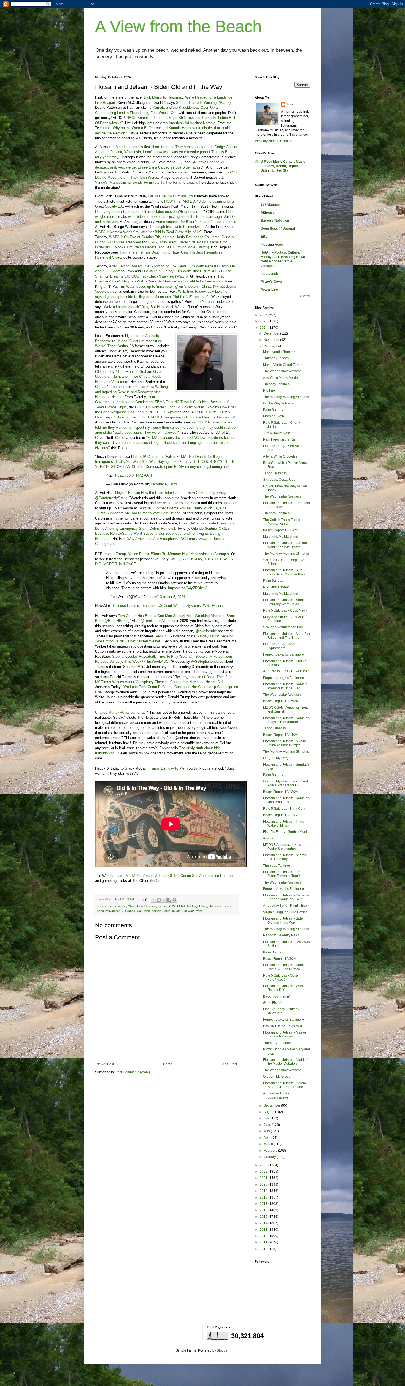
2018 (264, 1197)
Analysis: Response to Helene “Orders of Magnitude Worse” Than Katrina (128, 341)
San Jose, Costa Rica (279, 480)
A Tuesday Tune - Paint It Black (286, 905)
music (176, 910)
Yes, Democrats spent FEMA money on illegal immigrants (183, 466)
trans (199, 910)
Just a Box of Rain (276, 433)
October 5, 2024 (172, 597)
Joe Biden (143, 910)
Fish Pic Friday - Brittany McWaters (281, 1011)
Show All (305, 295)
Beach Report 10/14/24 (280, 735)
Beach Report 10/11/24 (280, 815)
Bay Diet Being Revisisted (282, 1026)
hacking (192, 906)
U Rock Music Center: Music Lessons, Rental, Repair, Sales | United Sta (283, 166)
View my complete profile (273, 141)
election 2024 (166, 906)
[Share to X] (164, 900)
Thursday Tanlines (277, 866)
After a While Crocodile (280, 456)
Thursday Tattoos (276, 358)
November (272, 340)
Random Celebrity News (281, 935)
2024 (264, 328)
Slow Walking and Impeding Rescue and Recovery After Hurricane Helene (131, 392)
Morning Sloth (273, 416)
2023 (264, 1165)
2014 (264, 1223)
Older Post (229, 1064)
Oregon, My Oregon (278, 758)
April (267, 1138)
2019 (264, 1191)
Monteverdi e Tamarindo (281, 352)
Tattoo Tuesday (274, 728)
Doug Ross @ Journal (278, 228)
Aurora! (268, 838)
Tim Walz (188, 910)
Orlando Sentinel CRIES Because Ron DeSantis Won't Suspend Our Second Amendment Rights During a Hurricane (162, 533)
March (269, 1144)
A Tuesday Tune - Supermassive (276, 1095)
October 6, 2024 (164, 484)
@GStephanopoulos (207, 661)
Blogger (222, 1350)
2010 (264, 1249)
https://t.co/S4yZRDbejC (187, 588)
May (267, 1131)
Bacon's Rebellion (275, 220)
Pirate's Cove (271, 282)
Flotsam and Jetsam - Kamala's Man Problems (286, 800)
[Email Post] (144, 899)
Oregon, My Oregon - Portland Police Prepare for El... (285, 783)
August (269, 1112)
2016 (264, 1210)
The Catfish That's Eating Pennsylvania (281, 522)
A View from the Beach (178, 26)
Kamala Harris (161, 910)
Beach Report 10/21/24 (280, 530)
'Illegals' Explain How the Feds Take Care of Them (154, 493)
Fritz (290, 104)
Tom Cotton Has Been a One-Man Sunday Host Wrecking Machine (171, 616)
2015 (264, 1217)
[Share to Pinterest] (174, 900)
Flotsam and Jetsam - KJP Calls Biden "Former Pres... (285, 572)
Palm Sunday (273, 410)
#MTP (161, 636)
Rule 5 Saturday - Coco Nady (285, 610)
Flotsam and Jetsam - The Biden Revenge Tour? (282, 874)
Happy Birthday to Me (167, 768)
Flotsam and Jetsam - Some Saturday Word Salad (284, 602)
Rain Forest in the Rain (280, 439)
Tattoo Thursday (275, 473)
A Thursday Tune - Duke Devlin (286, 671)
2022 (264, 1171)
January (270, 1157)
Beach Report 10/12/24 (280, 792)
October (270, 346)
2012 (264, 1236)
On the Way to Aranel (279, 403)
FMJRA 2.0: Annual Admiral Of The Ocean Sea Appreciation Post (175, 876)
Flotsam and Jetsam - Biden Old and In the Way (284, 920)
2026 (264, 315)
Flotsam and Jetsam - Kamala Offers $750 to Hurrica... (285, 967)
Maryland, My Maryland (280, 537)
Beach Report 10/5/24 (279, 959)
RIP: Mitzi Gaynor (276, 587)
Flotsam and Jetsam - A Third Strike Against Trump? (284, 743)
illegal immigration (108, 910)
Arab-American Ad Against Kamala (187, 123)
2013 (264, 1230)
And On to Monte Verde (280, 378)
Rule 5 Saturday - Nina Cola (284, 809)
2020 (264, 1184)
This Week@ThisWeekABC (146, 661)
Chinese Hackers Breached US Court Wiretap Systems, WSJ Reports (168, 606)
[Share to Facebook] (169, 900)
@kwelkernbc (206, 631)
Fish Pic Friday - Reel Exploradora (279, 646)
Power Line (269, 290)
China (132, 906)
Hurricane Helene (220, 906)
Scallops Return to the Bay (283, 627)
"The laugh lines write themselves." (176, 227)
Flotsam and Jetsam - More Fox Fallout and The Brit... (286, 636)
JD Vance (128, 910)
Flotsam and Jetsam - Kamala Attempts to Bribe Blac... (285, 686)
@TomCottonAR (153, 621)
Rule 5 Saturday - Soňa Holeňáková (280, 977)
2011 (264, 1242)
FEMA (181, 906)
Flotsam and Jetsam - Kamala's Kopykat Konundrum (286, 720)
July (267, 1118)
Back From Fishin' (276, 996)
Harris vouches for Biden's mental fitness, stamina (196, 222)
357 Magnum (271, 204)
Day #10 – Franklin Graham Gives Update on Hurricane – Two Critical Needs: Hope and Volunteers (129, 376)
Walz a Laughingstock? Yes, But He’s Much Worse (144, 307)
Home (167, 1064)
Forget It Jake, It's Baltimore (283, 654)
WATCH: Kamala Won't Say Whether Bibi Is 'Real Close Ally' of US (148, 232)
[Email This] (153, 900)
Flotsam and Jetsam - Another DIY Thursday (285, 857)
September (272, 1105)
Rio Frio (269, 390)
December (272, 333)
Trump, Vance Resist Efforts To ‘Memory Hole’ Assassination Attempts (172, 554)
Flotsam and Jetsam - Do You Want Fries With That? (285, 545)
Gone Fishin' (272, 1003)
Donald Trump (146, 906)
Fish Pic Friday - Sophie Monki (286, 832)
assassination (117, 906)
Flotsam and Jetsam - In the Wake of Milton (283, 823)
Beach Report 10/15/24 (280, 701)
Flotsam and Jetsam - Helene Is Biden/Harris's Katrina (285, 1085)
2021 (264, 1178)
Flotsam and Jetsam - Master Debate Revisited (284, 1034)
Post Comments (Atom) (132, 1072)
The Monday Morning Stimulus (286, 397)
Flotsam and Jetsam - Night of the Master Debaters (285, 1062)
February (271, 1151)
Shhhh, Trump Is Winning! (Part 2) (203, 102)
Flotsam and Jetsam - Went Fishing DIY (283, 988)
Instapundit (269, 274)
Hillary (203, 906)
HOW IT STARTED (179, 201)
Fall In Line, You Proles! (167, 196)
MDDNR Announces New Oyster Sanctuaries (282, 846)
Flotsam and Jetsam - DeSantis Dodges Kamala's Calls (286, 897)
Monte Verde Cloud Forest (282, 365)
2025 (264, 321)
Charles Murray (107, 712)
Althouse (268, 212)
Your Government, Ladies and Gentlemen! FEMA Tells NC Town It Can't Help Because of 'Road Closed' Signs (162, 402)
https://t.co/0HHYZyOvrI (132, 475)
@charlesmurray (132, 712)
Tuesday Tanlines (276, 384)
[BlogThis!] (158, 900)
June (268, 1125)
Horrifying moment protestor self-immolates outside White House (146, 212)
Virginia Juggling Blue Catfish (285, 912)
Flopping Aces (272, 244)
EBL (264, 236)
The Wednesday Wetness (282, 371)
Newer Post (105, 1064)
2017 (264, 1204)
